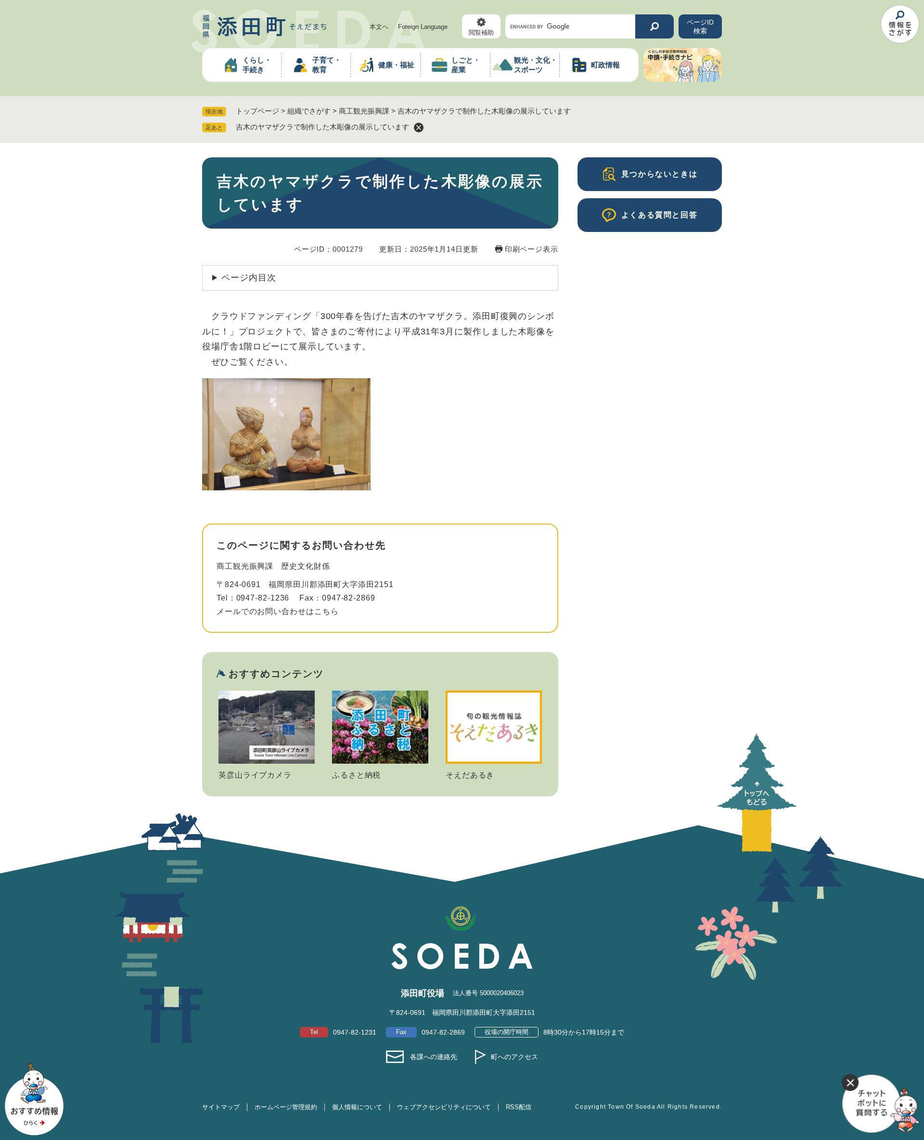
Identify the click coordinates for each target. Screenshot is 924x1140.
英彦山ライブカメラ (255, 775)
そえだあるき (470, 775)
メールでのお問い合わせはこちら (278, 611)
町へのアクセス (514, 1057)
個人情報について (357, 1107)
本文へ (379, 26)
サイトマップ (221, 1107)
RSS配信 (518, 1107)
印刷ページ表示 (531, 249)
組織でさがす (309, 111)
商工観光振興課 (364, 111)
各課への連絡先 (433, 1057)
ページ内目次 (248, 277)
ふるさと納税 (356, 775)
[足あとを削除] (418, 127)
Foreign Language (423, 26)
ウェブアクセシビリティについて (444, 1107)
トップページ (257, 111)
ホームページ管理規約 (286, 1107)
